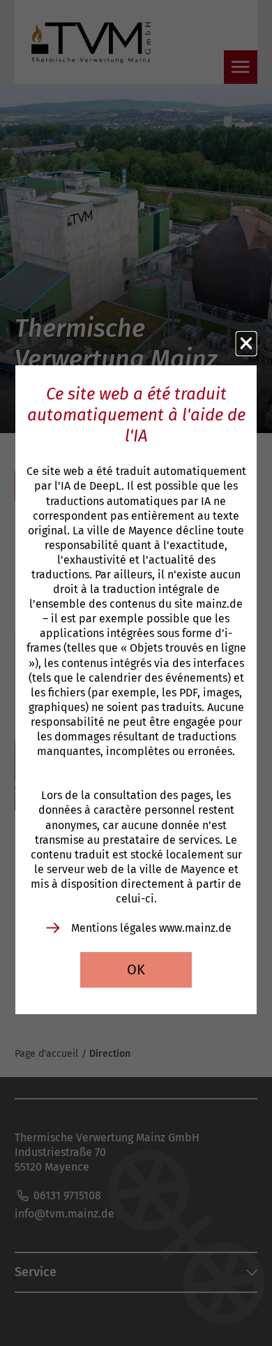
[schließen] (246, 343)
